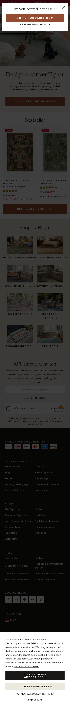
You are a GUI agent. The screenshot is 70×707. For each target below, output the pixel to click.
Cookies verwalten (35, 686)
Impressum (35, 699)
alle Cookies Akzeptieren (35, 676)
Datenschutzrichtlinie (26, 666)
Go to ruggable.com (35, 18)
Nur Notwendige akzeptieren (35, 693)
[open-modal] (64, 7)
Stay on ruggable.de (35, 24)
